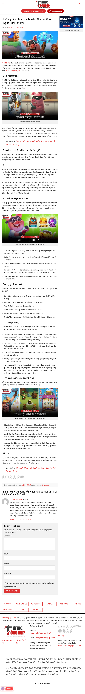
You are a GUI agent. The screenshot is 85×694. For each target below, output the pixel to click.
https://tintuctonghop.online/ (40, 633)
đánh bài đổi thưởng (65, 651)
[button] (3, 4)
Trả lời (55, 519)
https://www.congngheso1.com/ (69, 646)
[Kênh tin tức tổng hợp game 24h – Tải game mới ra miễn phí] (42, 4)
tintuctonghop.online (9, 618)
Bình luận (7, 536)
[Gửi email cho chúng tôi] (75, 626)
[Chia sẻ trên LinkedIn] (22, 477)
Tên (6, 554)
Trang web (7, 573)
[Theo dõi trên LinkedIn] (60, 631)
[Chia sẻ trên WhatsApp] (3, 477)
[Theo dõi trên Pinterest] (79, 626)
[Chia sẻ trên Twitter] (10, 477)
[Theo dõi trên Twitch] (71, 631)
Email (6, 564)
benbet (76, 651)
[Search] (79, 4)
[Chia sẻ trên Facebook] (7, 477)
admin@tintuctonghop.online (45, 638)
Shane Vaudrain (16, 500)
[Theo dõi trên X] (71, 626)
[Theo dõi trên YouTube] (64, 631)
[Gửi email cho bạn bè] (14, 477)
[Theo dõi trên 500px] (67, 631)
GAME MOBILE (26, 485)
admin (24, 27)
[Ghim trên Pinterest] (18, 477)
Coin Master (46, 485)
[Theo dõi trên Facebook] (67, 626)
